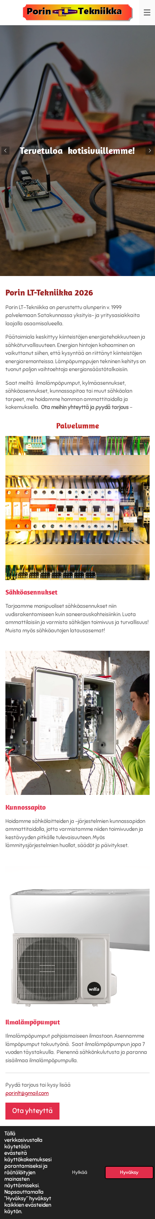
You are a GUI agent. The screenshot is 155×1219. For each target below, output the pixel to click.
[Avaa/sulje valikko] (147, 12)
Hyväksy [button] (129, 1172)
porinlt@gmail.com (27, 1093)
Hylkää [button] (79, 1172)
